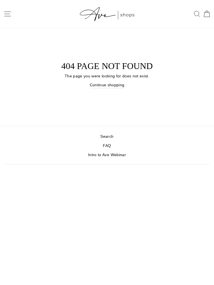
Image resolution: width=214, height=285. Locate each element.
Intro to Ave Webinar (107, 155)
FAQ (107, 146)
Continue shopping (107, 85)
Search (106, 136)
